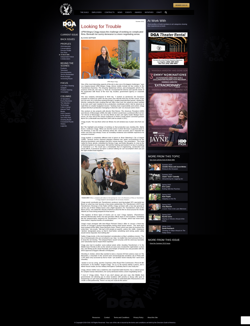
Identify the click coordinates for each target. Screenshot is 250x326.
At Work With (65, 55)
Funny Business (66, 101)
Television (64, 70)
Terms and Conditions (121, 317)
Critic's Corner (66, 107)
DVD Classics (65, 113)
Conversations (66, 48)
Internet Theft (65, 109)
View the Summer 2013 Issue (160, 243)
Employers (97, 12)
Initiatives (149, 12)
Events (128, 12)
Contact (107, 317)
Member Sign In (181, 5)
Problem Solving (66, 90)
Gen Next (64, 53)
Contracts (109, 12)
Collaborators (65, 59)
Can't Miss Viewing (67, 86)
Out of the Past (66, 118)
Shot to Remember (67, 74)
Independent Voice (67, 57)
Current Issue (69, 35)
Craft (159, 12)
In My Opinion (65, 115)
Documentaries (66, 72)
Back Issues (68, 39)
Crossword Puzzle (67, 122)
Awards (138, 12)
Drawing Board (66, 120)
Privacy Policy (138, 317)
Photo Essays (65, 77)
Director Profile (66, 50)
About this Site (153, 317)
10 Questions (65, 99)
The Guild (84, 12)
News (120, 12)
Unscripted (64, 92)
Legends (64, 126)
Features (64, 68)
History (63, 124)
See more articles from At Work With (162, 160)
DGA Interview (66, 46)
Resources (96, 317)
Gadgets (64, 88)
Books (63, 111)
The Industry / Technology (65, 104)
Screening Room (67, 79)
